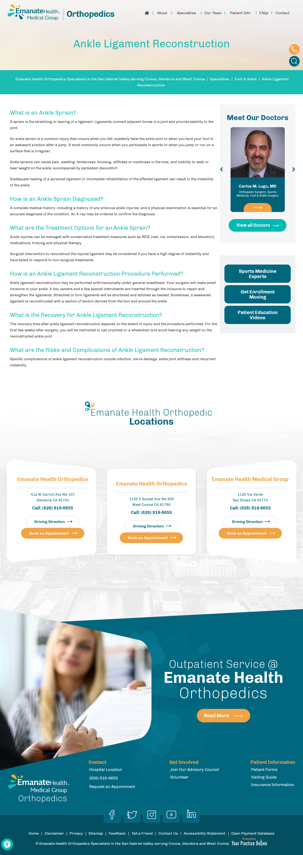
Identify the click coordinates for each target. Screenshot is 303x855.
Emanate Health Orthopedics (52, 479)
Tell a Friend (142, 833)
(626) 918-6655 (294, 49)
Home (147, 13)
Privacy (76, 833)
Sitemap (96, 833)
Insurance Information (272, 784)
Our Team (213, 13)
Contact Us (168, 833)
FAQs (263, 13)
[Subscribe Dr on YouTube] (171, 815)
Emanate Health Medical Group (250, 479)
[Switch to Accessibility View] (7, 844)
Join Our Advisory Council (194, 769)
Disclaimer (54, 833)
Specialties (186, 13)
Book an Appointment (49, 533)
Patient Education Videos (258, 315)
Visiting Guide (263, 777)
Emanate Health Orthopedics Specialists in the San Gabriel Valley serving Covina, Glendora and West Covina (110, 79)
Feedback (117, 833)
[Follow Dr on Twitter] (132, 815)
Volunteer (179, 777)
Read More (216, 715)
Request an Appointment (112, 786)
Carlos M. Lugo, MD (257, 190)
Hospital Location (105, 769)
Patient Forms (264, 769)
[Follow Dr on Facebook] (112, 815)
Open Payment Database (252, 833)
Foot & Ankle (246, 79)
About (162, 13)
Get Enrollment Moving (258, 294)
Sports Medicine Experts (257, 273)
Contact (283, 13)
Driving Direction (49, 521)
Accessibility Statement (204, 833)
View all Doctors (253, 225)
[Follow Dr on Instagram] (151, 815)
